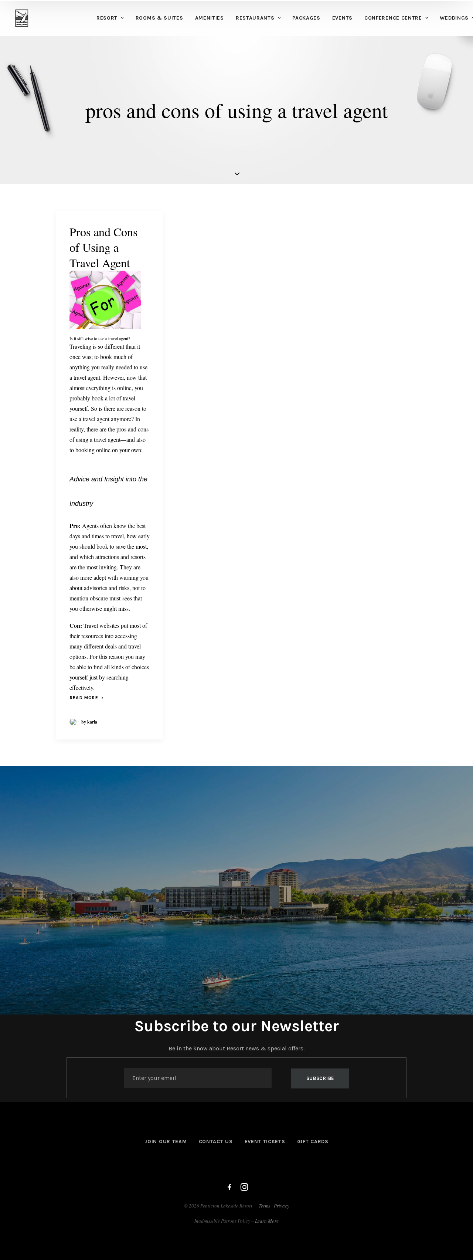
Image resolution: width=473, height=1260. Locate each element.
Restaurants (255, 18)
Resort (107, 18)
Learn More (267, 1220)
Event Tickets (265, 1141)
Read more (84, 697)
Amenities (209, 18)
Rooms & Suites (159, 18)
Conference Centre (393, 18)
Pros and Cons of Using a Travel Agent (103, 247)
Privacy (281, 1205)
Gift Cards (313, 1141)
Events (342, 18)
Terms (264, 1205)
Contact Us (216, 1141)
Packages (306, 18)
